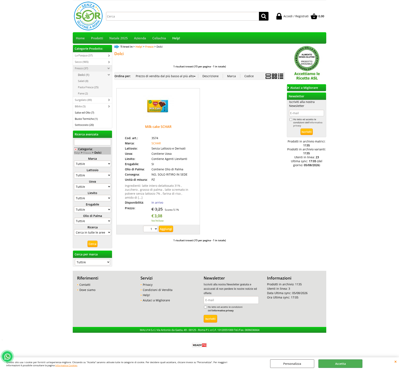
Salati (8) (83, 81)
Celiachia (159, 38)
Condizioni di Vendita (157, 290)
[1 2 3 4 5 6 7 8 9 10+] (151, 229)
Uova (92, 181)
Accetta (340, 364)
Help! (176, 38)
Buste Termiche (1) (86, 119)
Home (80, 38)
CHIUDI (395, 361)
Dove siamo (87, 290)
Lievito (92, 193)
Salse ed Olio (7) (84, 112)
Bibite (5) (80, 106)
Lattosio (93, 170)
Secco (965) (82, 62)
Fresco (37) (81, 68)
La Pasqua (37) (84, 55)
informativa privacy (223, 310)
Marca (92, 159)
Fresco (87, 152)
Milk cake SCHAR (158, 126)
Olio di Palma (92, 216)
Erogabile (92, 204)
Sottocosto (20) (84, 125)
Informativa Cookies (66, 365)
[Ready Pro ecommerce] (199, 345)
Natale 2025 (118, 38)
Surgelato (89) (83, 100)
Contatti (84, 285)
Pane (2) (83, 93)
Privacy (148, 285)
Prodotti (97, 38)
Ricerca (92, 227)
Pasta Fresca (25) (88, 87)
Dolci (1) (83, 75)
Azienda (140, 38)
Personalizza (292, 364)
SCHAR (156, 143)
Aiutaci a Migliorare (156, 300)
